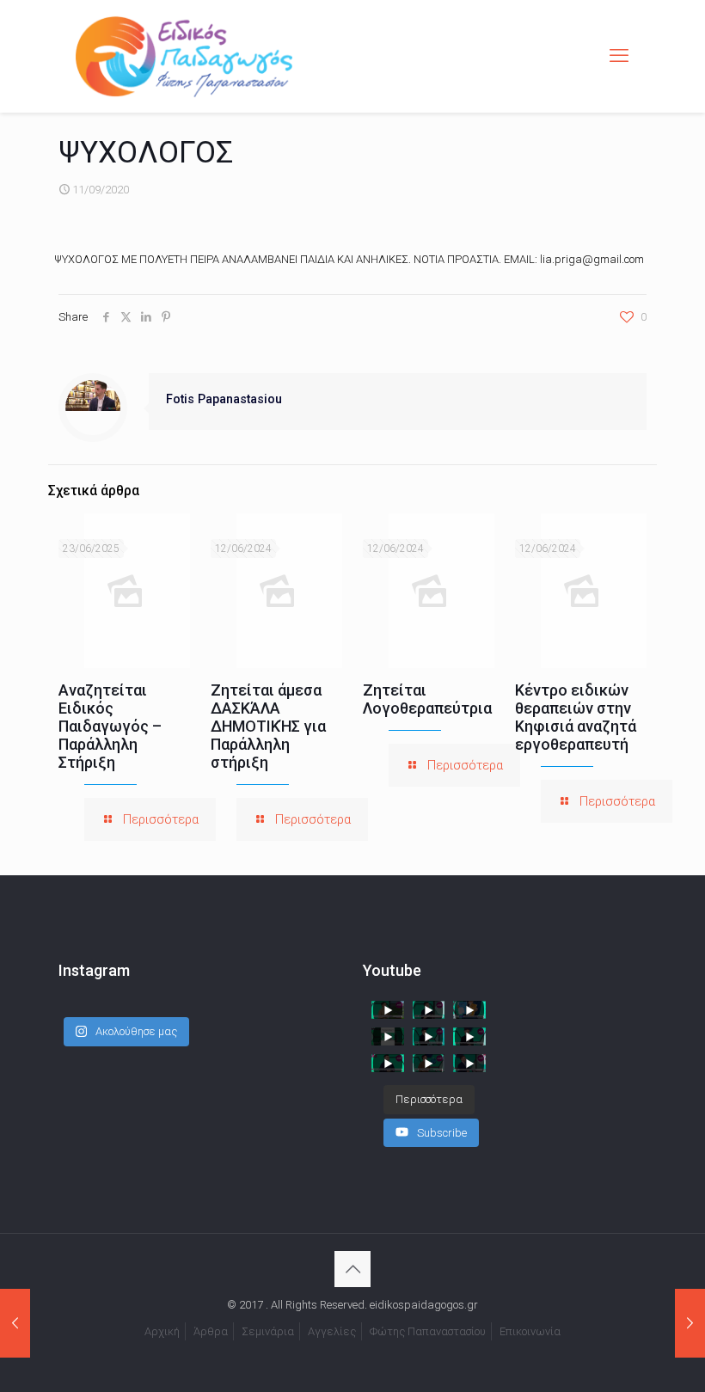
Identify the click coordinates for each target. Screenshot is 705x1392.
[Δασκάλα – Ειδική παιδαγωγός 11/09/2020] (690, 1323)
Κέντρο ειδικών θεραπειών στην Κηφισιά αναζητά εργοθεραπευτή (575, 717)
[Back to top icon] (352, 1269)
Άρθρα (210, 1331)
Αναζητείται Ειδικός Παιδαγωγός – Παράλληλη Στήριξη (110, 726)
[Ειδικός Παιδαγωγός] (184, 56)
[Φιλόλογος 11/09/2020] (15, 1323)
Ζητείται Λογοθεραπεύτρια (427, 699)
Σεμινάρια (268, 1331)
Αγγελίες (332, 1331)
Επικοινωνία (530, 1331)
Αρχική (162, 1331)
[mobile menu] (619, 56)
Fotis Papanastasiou (224, 399)
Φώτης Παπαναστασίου (428, 1331)
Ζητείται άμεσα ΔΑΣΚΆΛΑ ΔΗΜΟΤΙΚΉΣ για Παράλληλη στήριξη (268, 726)
